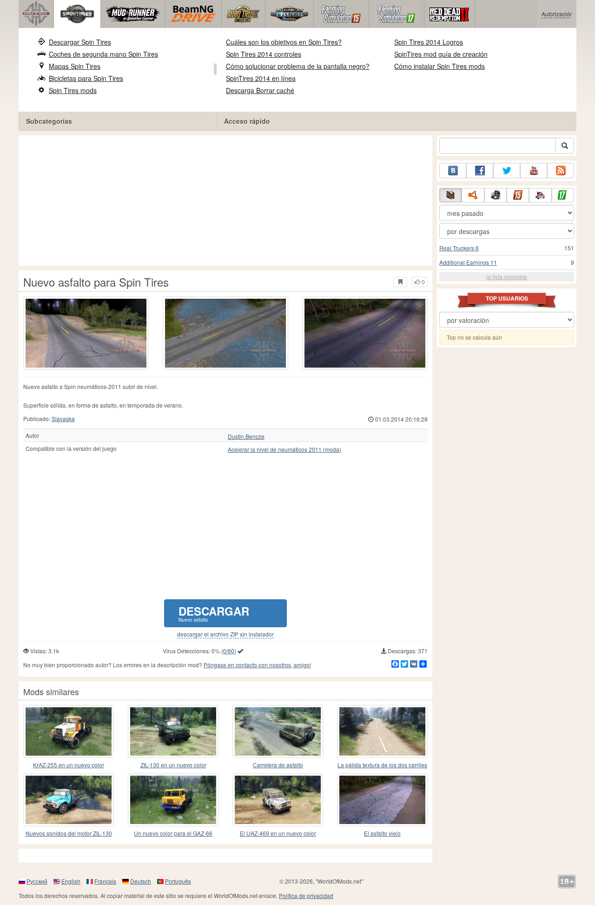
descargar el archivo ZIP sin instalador (225, 634)
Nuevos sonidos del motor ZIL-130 (69, 833)
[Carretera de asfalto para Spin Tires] (277, 731)
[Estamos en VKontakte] (452, 170)
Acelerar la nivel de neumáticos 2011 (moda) (284, 449)
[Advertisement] (225, 200)
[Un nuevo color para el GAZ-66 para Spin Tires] (173, 799)
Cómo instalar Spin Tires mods (439, 66)
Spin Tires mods (73, 90)
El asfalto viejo (382, 833)
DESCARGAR (213, 613)
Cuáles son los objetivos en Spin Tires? (284, 42)
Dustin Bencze (246, 436)
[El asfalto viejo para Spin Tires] (382, 799)
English (70, 881)
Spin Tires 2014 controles (263, 54)
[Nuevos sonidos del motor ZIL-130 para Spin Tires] (68, 799)
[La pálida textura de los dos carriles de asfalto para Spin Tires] (382, 731)
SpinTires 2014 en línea (261, 78)
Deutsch (140, 881)
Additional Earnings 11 (468, 262)
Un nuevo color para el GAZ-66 (173, 833)
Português (178, 881)
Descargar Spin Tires (80, 42)
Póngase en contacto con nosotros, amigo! (257, 665)
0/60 (228, 651)
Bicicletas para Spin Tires (86, 78)
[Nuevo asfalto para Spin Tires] (86, 333)
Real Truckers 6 (459, 248)
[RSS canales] (560, 170)
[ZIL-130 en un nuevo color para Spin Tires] (173, 731)
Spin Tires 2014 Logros (428, 42)
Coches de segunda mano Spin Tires (103, 54)
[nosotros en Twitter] (506, 170)
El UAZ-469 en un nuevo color (278, 833)
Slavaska (63, 418)
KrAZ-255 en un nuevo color (68, 765)
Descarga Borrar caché (260, 90)
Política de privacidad (306, 895)
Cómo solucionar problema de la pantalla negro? (298, 66)
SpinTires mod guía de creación (441, 54)
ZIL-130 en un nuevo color (173, 765)
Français (105, 881)
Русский (36, 881)
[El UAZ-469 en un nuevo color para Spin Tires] (277, 799)
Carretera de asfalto (278, 765)
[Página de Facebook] (479, 170)
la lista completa (506, 277)
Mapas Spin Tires (74, 66)
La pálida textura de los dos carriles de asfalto (382, 765)
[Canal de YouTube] (533, 170)
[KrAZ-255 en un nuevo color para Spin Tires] (68, 731)
